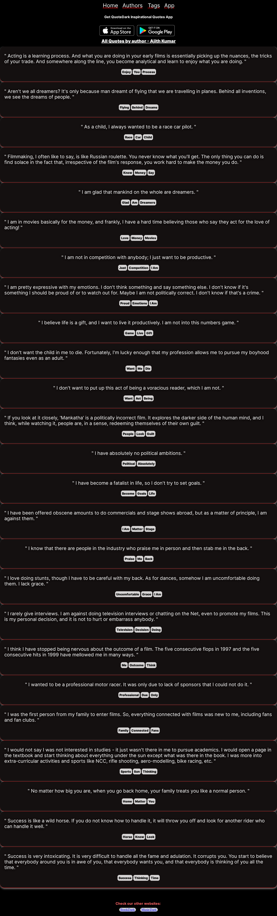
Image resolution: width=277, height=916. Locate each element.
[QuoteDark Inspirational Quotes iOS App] (117, 30)
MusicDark (149, 909)
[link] (110, 5)
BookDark (127, 909)
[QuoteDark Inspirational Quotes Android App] (155, 30)
